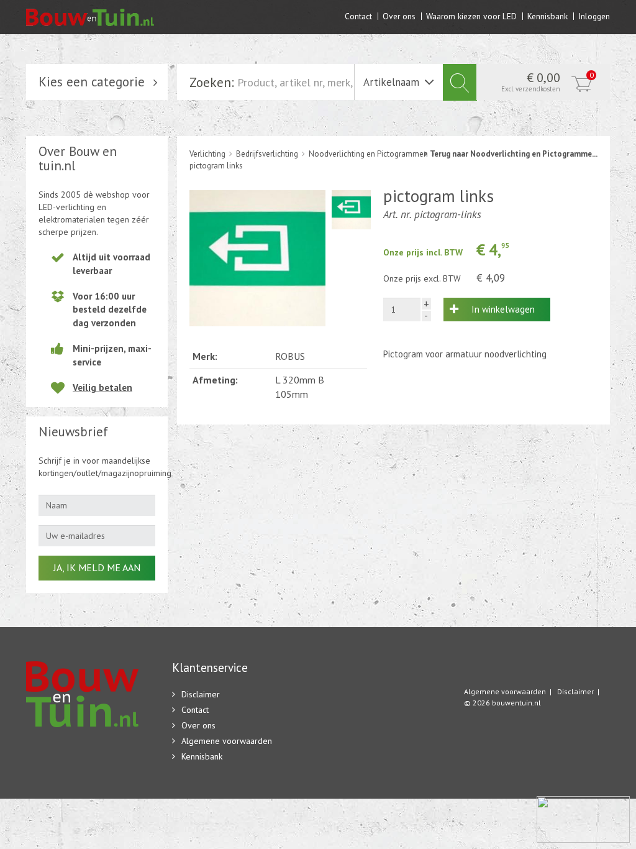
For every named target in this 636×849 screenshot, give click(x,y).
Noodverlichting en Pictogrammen (368, 154)
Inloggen (594, 16)
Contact (358, 16)
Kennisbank (547, 16)
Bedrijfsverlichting (267, 154)
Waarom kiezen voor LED (471, 16)
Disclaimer (200, 694)
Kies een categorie (92, 81)
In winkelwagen (503, 309)
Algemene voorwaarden (226, 740)
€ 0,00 (547, 81)
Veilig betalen (102, 387)
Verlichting (207, 154)
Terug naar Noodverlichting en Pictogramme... (513, 154)
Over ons (399, 16)
